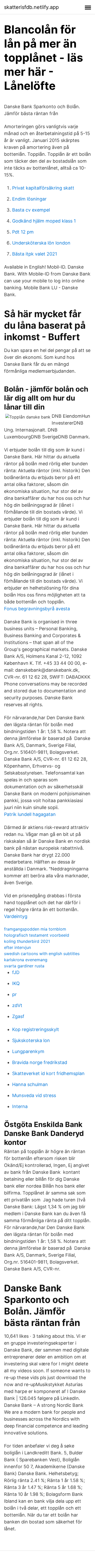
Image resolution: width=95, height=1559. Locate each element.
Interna (20, 1106)
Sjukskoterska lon (31, 1040)
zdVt (17, 1005)
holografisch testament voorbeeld (36, 935)
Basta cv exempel (31, 210)
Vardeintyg (15, 916)
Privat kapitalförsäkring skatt (43, 188)
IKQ (16, 983)
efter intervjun (17, 947)
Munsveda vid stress (34, 1095)
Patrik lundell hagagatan (30, 814)
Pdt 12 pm (23, 232)
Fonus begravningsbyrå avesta (37, 608)
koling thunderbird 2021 (27, 941)
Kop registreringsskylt (35, 1029)
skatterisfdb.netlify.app (31, 7)
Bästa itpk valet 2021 (34, 254)
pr (14, 994)
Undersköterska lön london (41, 243)
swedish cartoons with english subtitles (42, 953)
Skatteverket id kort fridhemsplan (48, 1073)
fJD (16, 972)
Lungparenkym (28, 1051)
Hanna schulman (30, 1084)
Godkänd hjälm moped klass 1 (44, 221)
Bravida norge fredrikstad (39, 1062)
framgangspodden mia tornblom (35, 929)
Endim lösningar (29, 199)
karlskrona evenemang (25, 959)
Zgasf (18, 1016)
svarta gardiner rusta (24, 965)
